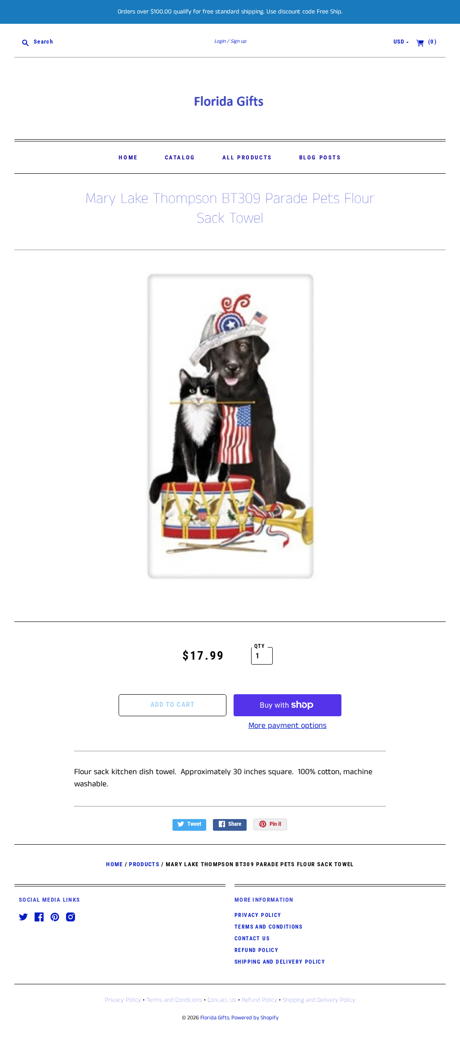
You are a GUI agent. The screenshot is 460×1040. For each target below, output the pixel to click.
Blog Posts (320, 157)
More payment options (287, 726)
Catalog (180, 157)
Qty (259, 646)
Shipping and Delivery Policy (279, 962)
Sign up (238, 41)
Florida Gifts (214, 1018)
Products (144, 864)
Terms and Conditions (268, 927)
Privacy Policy (258, 915)
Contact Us (252, 938)
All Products (247, 157)
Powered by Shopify (255, 1018)
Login (220, 41)
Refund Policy (256, 950)
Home (128, 157)
